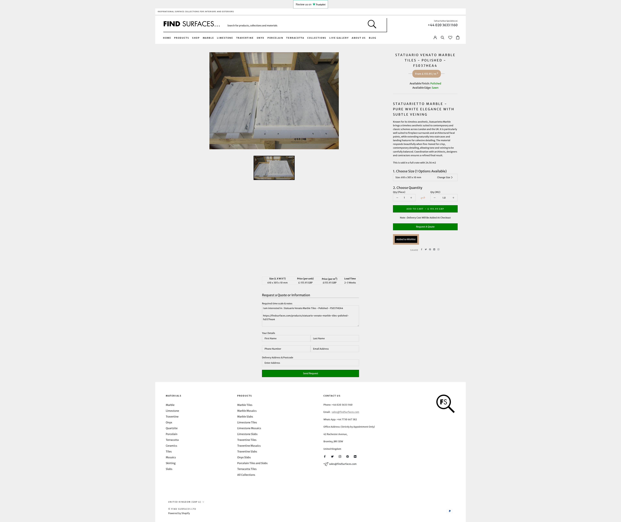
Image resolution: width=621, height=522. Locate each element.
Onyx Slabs (244, 457)
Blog (372, 38)
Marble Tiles (244, 405)
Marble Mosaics (247, 410)
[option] (274, 100)
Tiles (169, 451)
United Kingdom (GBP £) (184, 502)
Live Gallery (339, 38)
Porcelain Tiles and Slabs (252, 463)
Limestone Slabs (247, 434)
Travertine (245, 38)
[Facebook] (422, 249)
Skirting (171, 463)
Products (181, 38)
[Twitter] (426, 249)
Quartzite (172, 428)
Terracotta (295, 38)
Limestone (225, 38)
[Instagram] (340, 456)
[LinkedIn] (355, 456)
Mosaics (171, 457)
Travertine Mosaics (249, 445)
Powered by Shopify (179, 513)
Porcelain (275, 38)
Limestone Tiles (247, 422)
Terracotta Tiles (247, 469)
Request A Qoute (425, 226)
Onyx (260, 38)
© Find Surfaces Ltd (182, 509)
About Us (359, 38)
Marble (208, 38)
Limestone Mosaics (249, 428)
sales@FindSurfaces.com (345, 412)
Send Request (310, 373)
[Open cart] (457, 37)
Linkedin (434, 249)
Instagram (438, 249)
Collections (316, 38)
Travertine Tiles (246, 439)
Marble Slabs (245, 416)
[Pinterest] (430, 249)
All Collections (246, 474)
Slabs (169, 469)
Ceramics (171, 445)
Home (167, 38)
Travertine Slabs (247, 451)
